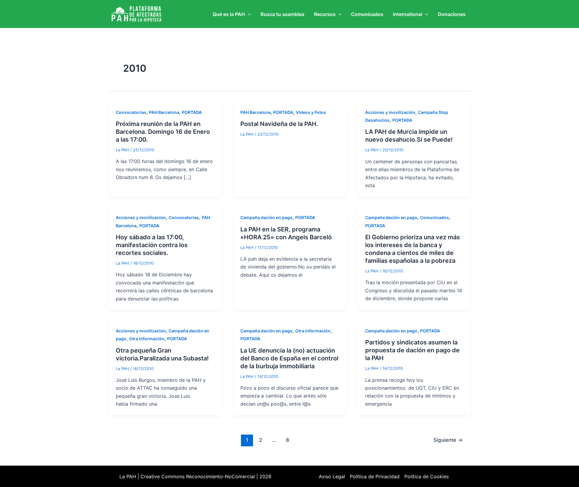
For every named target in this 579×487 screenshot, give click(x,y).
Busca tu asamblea (282, 14)
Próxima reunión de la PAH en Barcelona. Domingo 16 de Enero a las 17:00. (163, 131)
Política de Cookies (426, 476)
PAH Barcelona (164, 112)
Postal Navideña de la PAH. (279, 123)
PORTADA (192, 112)
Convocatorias (131, 112)
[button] (248, 14)
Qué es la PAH (229, 14)
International (407, 14)
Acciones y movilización (390, 112)
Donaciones (452, 14)
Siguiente (448, 440)
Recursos (325, 14)
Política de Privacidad (375, 476)
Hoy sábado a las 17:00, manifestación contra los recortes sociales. (152, 245)
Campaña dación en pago (266, 217)
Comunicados (367, 14)
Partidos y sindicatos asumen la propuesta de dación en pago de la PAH (412, 350)
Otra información (146, 338)
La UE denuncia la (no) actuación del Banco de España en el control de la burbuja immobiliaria (289, 358)
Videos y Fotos (311, 112)
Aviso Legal (332, 476)
